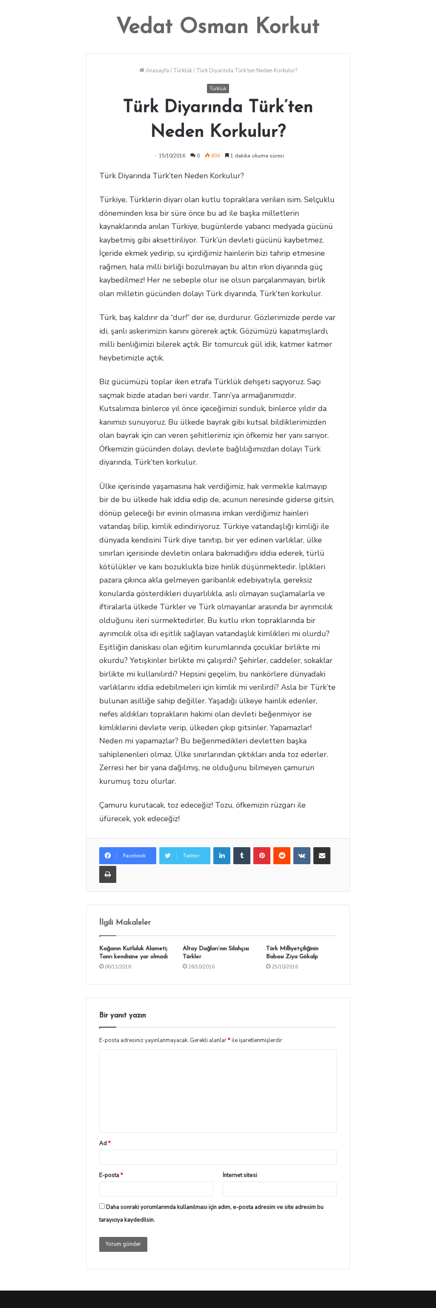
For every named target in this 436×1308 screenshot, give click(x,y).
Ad (105, 1143)
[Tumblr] (241, 855)
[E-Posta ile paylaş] (321, 855)
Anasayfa (156, 70)
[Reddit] (281, 855)
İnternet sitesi (240, 1175)
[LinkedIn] (221, 855)
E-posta (111, 1175)
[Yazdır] (107, 874)
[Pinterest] (261, 855)
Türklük (182, 70)
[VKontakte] (301, 855)
